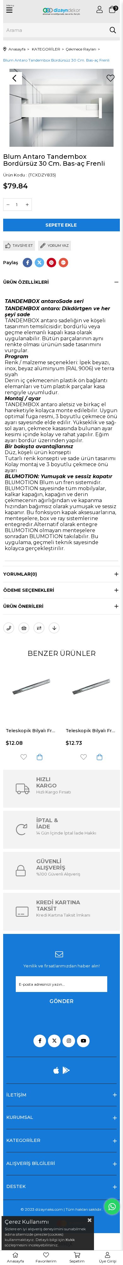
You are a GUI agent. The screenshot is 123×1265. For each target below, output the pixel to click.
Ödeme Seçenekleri (28, 590)
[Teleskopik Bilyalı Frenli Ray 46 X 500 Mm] (46, 692)
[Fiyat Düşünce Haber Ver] (54, 627)
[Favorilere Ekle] (110, 78)
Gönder (61, 1001)
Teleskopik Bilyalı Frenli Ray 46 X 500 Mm (46, 730)
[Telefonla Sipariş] (8, 627)
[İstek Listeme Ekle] (23, 627)
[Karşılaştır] (38, 627)
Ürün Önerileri (23, 606)
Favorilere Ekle (38, 757)
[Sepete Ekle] (54, 757)
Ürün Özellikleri (26, 282)
